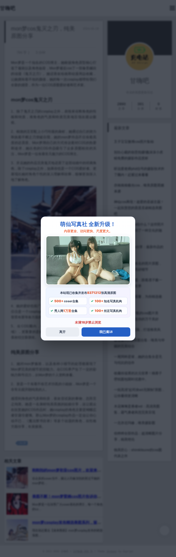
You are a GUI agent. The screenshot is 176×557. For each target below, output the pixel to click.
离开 (62, 332)
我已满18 (105, 332)
